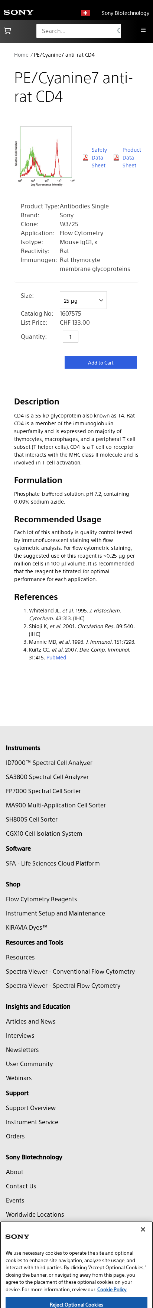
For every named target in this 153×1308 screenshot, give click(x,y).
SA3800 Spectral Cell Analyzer (47, 777)
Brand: (30, 215)
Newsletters (22, 1049)
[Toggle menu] (143, 30)
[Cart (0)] (7, 31)
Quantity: (34, 336)
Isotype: (32, 242)
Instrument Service (32, 1122)
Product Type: (40, 206)
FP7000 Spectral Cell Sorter (43, 791)
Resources (20, 957)
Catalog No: (37, 313)
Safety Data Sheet (99, 157)
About (14, 1172)
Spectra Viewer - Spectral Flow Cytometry (63, 985)
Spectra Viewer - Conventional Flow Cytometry (70, 971)
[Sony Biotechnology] (18, 13)
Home (21, 54)
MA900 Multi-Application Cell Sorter (56, 805)
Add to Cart (101, 362)
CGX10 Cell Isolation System (44, 833)
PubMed (56, 657)
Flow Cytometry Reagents (41, 899)
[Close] (143, 1204)
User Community (29, 1064)
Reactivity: (35, 251)
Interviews (20, 1035)
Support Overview (31, 1108)
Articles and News (31, 1021)
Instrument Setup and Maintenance (55, 913)
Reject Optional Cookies (76, 1279)
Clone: (30, 224)
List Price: (34, 322)
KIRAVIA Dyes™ (27, 927)
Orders (15, 1136)
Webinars (19, 1078)
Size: (27, 295)
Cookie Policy (112, 1264)
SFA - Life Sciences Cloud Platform (53, 863)
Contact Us (21, 1186)
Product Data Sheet (131, 157)
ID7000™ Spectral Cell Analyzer (49, 762)
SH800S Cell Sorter (32, 819)
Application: (38, 233)
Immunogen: (39, 260)
